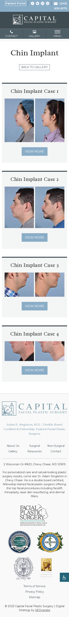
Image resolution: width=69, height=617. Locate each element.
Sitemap (34, 597)
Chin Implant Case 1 (35, 91)
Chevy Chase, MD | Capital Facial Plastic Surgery (34, 19)
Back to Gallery (34, 67)
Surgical (34, 445)
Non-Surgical (56, 445)
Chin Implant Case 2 (34, 179)
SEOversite (42, 610)
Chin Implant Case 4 (34, 333)
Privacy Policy (34, 591)
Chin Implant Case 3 (34, 265)
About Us (13, 445)
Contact (56, 451)
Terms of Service (34, 586)
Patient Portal (15, 3)
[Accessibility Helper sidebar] (64, 577)
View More (34, 151)
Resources (34, 451)
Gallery (12, 451)
